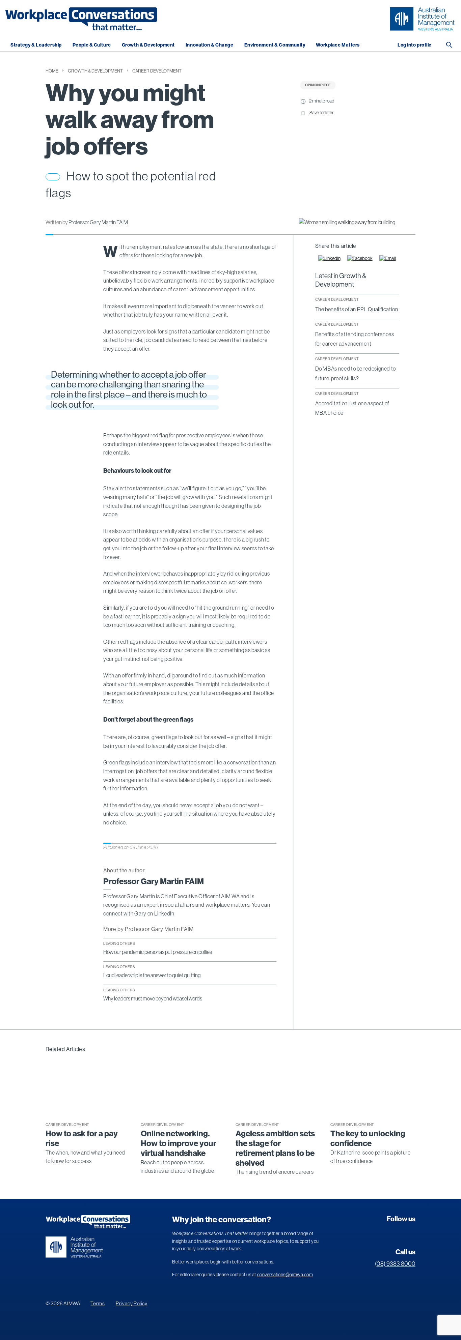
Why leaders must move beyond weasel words (152, 998)
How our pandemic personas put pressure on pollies (157, 952)
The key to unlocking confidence (367, 1138)
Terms (97, 1303)
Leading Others (119, 943)
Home (52, 71)
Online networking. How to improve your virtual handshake (178, 1143)
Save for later (321, 112)
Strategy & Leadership (36, 45)
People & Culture (92, 45)
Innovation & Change (210, 45)
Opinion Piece (318, 85)
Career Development (157, 71)
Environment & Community (274, 45)
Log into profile (415, 45)
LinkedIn (164, 913)
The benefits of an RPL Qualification (356, 309)
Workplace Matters (338, 45)
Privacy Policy (131, 1303)
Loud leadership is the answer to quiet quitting (151, 975)
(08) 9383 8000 (395, 1263)
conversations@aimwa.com (285, 1274)
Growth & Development (148, 45)
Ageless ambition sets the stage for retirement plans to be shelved (275, 1148)
